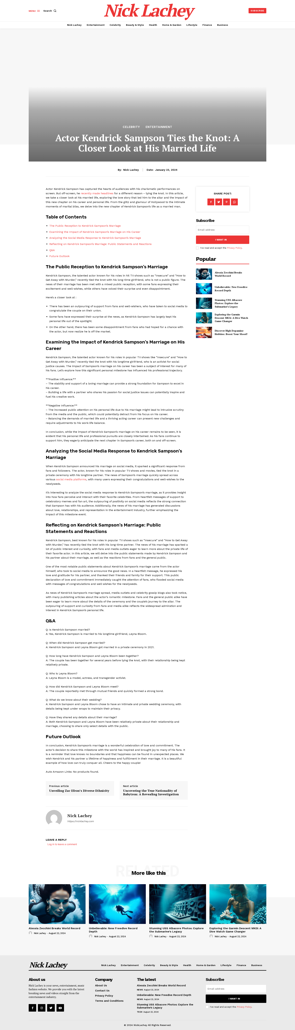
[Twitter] (218, 202)
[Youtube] (60, 1008)
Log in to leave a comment (62, 844)
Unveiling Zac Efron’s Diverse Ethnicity (79, 790)
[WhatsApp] (234, 202)
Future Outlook (59, 256)
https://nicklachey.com (80, 821)
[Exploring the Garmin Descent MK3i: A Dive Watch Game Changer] (204, 317)
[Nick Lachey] (54, 818)
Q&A (52, 250)
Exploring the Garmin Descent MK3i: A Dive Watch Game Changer (231, 318)
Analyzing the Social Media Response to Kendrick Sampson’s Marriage (95, 237)
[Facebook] (210, 202)
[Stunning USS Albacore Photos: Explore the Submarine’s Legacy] (204, 303)
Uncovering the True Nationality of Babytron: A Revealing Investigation (151, 792)
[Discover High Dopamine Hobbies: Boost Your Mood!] (204, 332)
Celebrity (131, 127)
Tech (139, 1012)
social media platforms (71, 479)
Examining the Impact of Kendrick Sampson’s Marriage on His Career (94, 231)
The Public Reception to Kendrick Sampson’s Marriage (85, 225)
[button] (50, 10)
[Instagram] (41, 1008)
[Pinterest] (226, 202)
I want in (221, 239)
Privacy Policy (234, 248)
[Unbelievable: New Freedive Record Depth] (204, 288)
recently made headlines (97, 193)
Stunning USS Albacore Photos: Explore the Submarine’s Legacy (228, 303)
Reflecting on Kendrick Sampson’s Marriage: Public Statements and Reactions (100, 244)
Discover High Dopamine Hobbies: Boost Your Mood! (231, 332)
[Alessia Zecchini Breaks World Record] (204, 274)
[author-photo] (31, 933)
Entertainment (159, 127)
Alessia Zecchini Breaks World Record (228, 274)
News (140, 990)
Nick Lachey (131, 169)
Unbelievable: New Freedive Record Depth (113, 930)
